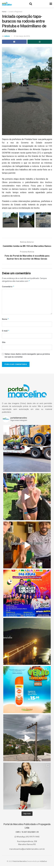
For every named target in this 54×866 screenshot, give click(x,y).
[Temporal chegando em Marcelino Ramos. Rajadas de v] (27, 737)
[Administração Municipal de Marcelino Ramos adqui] (27, 448)
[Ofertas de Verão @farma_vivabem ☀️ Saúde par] (27, 689)
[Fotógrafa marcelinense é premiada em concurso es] (27, 786)
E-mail (5, 330)
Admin (7, 36)
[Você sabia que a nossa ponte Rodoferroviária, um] (27, 641)
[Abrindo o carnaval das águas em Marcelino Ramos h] (27, 544)
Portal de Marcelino (20, 861)
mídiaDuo (43, 861)
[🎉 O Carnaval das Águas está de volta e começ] (27, 593)
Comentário (8, 286)
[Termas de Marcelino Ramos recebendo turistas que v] (27, 496)
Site (3, 342)
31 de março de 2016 (22, 36)
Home (4, 12)
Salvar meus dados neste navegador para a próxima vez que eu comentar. (27, 355)
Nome (5, 319)
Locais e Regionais (15, 12)
